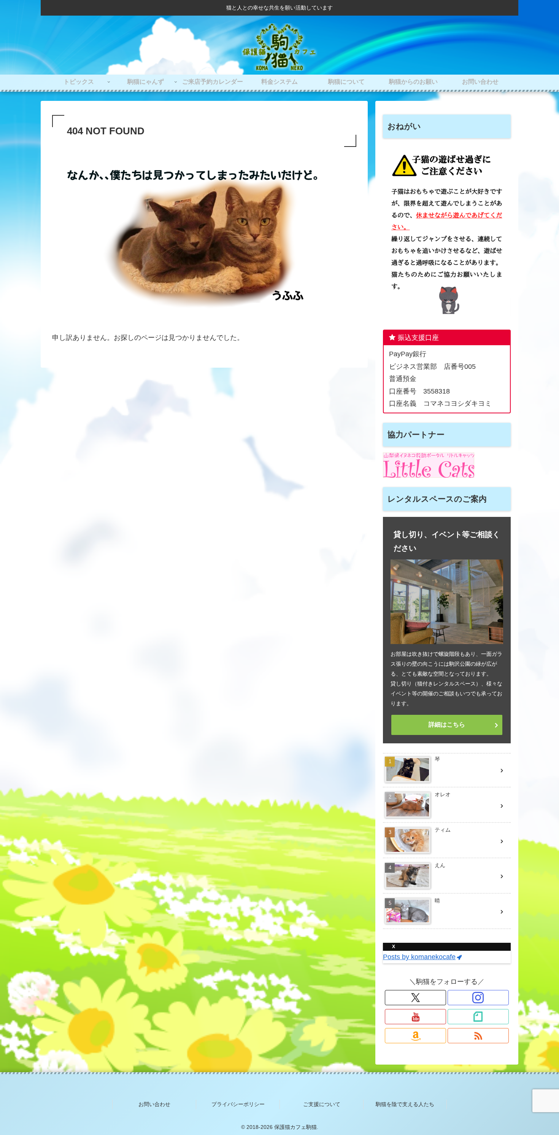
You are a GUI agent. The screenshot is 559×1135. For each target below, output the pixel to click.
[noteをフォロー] (478, 1016)
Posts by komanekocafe (419, 957)
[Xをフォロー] (415, 997)
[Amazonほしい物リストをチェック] (415, 1035)
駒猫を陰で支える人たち (405, 1104)
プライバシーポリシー (238, 1104)
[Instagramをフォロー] (478, 997)
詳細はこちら (447, 724)
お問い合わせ (154, 1104)
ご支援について (321, 1104)
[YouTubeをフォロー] (415, 1016)
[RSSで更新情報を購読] (478, 1035)
